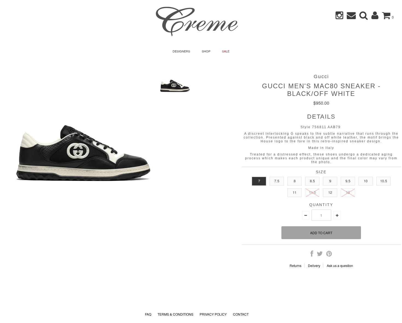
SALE (225, 51)
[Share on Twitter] (320, 254)
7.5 (276, 180)
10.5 (383, 180)
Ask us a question (340, 265)
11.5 (312, 192)
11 (294, 192)
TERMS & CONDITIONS (175, 314)
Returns (295, 265)
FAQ (148, 314)
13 (348, 192)
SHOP (206, 51)
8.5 (312, 180)
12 (330, 192)
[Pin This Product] (329, 254)
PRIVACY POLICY (213, 314)
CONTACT (241, 314)
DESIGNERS (181, 51)
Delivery (314, 265)
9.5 (347, 180)
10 (366, 180)
